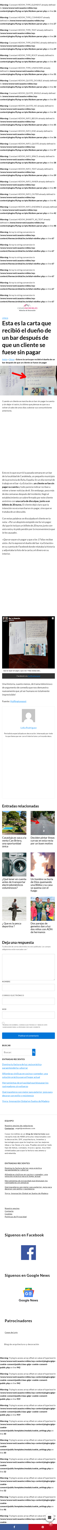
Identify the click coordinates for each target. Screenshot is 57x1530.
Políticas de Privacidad (16, 1216)
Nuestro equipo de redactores (19, 1125)
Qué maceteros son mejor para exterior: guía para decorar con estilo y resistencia (28, 1188)
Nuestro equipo (12, 1208)
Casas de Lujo (11, 1332)
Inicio (4, 359)
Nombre (6, 982)
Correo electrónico (13, 995)
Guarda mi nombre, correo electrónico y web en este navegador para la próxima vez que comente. (25, 1026)
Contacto (9, 1211)
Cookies (8, 1214)
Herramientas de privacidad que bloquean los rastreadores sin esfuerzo (26, 1182)
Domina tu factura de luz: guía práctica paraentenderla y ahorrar (23, 1169)
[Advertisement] (28, 441)
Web (4, 1009)
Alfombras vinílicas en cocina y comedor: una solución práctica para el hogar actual (26, 1175)
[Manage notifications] (51, 1524)
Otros (5, 318)
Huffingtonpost (34, 676)
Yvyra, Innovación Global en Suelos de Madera (25, 1101)
